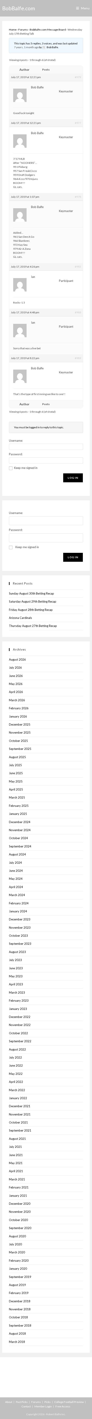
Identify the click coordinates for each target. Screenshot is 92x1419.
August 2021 (17, 1138)
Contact (26, 1406)
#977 (78, 123)
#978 (78, 196)
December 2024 (19, 822)
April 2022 (16, 1082)
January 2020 (18, 1268)
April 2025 (16, 789)
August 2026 (17, 659)
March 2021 (17, 1179)
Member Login (43, 1406)
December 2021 (19, 1106)
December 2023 (19, 919)
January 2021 (18, 1195)
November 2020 (20, 1211)
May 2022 (16, 1074)
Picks (47, 1402)
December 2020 (19, 1203)
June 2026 (16, 676)
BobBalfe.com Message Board (48, 29)
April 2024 (16, 887)
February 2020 (19, 1260)
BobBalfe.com (18, 8)
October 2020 (18, 1220)
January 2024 (18, 911)
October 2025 (18, 741)
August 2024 (17, 854)
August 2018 (17, 1333)
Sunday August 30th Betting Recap (31, 593)
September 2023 (20, 943)
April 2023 (16, 984)
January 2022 (18, 1098)
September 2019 (20, 1277)
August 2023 (17, 952)
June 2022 (16, 1065)
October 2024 (18, 838)
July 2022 (15, 1057)
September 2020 (20, 1228)
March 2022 (17, 1090)
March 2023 (17, 992)
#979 (78, 77)
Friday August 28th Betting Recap (31, 610)
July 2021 (15, 1147)
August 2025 (17, 757)
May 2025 (16, 781)
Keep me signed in (26, 468)
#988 (78, 312)
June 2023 (16, 968)
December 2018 (19, 1301)
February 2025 (19, 805)
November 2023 (20, 927)
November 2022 (20, 1025)
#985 (78, 266)
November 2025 (20, 732)
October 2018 (18, 1317)
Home (13, 29)
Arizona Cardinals (20, 618)
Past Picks (22, 1402)
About (8, 1402)
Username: (16, 440)
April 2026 (16, 692)
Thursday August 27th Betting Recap (33, 626)
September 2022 (20, 1041)
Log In (73, 477)
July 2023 (15, 960)
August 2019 (17, 1285)
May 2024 (16, 878)
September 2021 (20, 1130)
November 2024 (20, 830)
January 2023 (18, 1009)
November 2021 (20, 1114)
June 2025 (16, 773)
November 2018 (20, 1309)
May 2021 (16, 1163)
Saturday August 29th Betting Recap (32, 601)
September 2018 (20, 1325)
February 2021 (19, 1187)
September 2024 (20, 846)
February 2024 (19, 903)
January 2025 (18, 814)
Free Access (62, 1406)
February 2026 (19, 708)
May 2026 (16, 684)
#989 (78, 358)
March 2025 (17, 797)
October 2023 (18, 935)
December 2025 (19, 724)
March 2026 (17, 700)
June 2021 (16, 1155)
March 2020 (17, 1252)
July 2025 (15, 765)
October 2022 (18, 1033)
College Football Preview (69, 1402)
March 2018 (17, 1342)
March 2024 (17, 895)
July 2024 (15, 862)
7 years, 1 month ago (26, 47)
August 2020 (17, 1236)
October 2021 (18, 1122)
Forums (23, 29)
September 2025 (20, 749)
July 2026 (15, 667)
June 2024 (16, 870)
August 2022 (17, 1049)
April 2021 (16, 1171)
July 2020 (15, 1244)
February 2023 (19, 1000)
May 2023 (16, 976)
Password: (16, 454)
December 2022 (19, 1017)
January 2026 (18, 716)
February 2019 (19, 1293)
